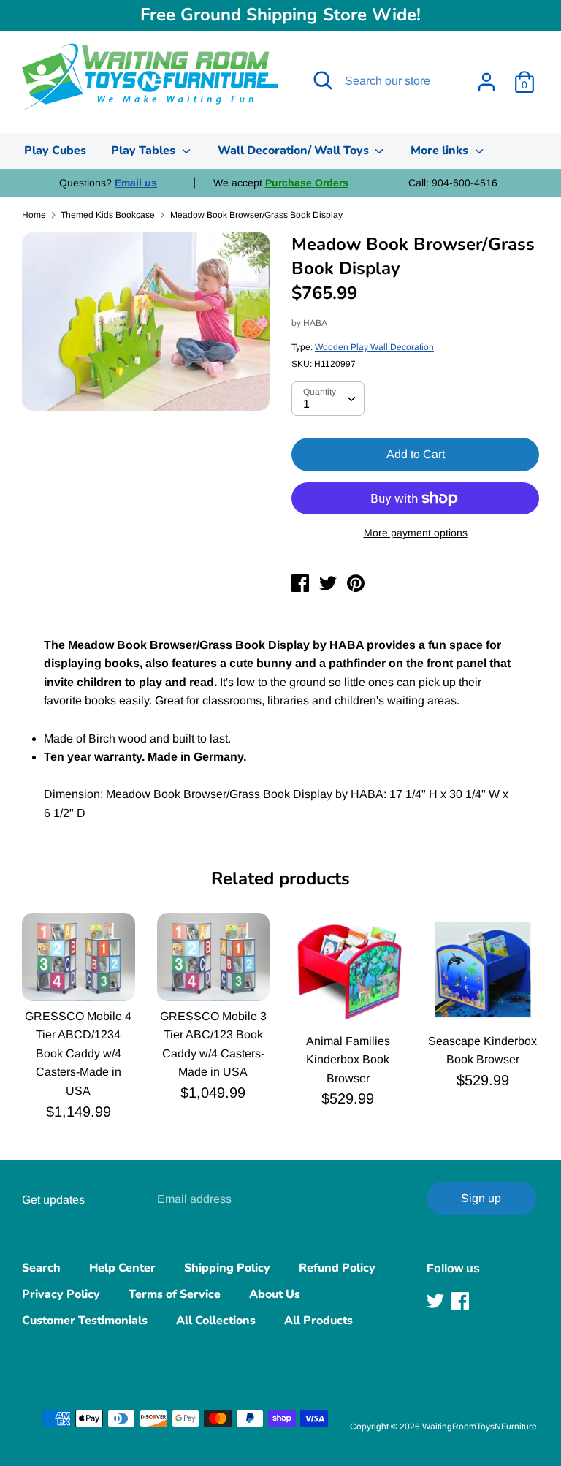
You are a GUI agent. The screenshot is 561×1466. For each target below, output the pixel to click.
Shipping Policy (227, 1268)
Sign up (481, 1198)
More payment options (416, 533)
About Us (274, 1294)
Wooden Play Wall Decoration (374, 347)
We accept (280, 183)
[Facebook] (461, 1301)
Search (41, 1268)
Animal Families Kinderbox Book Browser (348, 1060)
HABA (315, 323)
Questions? (108, 183)
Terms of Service (175, 1294)
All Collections (216, 1321)
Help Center (122, 1268)
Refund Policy (337, 1268)
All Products (318, 1321)
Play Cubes (55, 151)
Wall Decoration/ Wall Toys (295, 151)
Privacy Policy (61, 1294)
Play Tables (144, 151)
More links (441, 151)
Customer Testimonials (85, 1321)
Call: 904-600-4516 (452, 183)
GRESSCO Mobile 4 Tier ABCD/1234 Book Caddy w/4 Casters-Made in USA (78, 1053)
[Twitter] (437, 1301)
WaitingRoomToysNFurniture (479, 1426)
